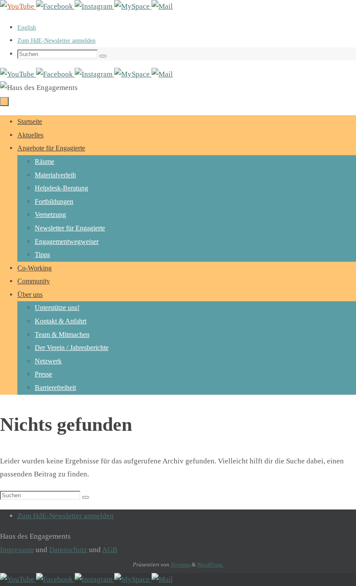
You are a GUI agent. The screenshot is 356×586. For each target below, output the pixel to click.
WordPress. (210, 564)
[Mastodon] (133, 6)
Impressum (17, 550)
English (26, 27)
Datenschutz (68, 550)
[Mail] (162, 6)
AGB (109, 550)
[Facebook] (55, 6)
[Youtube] (18, 6)
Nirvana (180, 564)
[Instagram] (94, 6)
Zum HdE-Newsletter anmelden (56, 40)
